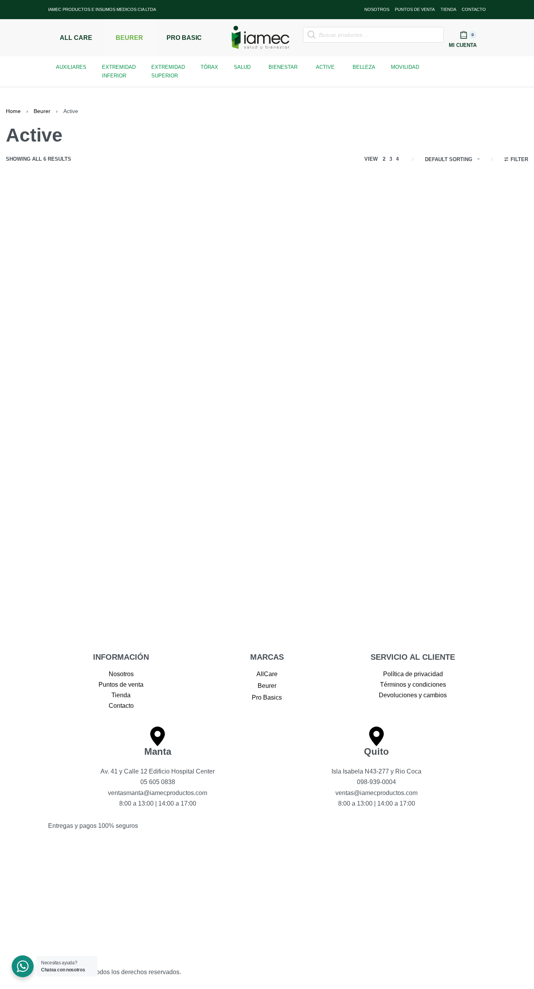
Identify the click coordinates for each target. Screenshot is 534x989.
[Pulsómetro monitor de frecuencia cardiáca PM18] (480, 249)
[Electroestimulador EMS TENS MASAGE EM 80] (160, 249)
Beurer (42, 111)
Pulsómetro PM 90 (356, 310)
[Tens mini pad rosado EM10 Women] (53, 409)
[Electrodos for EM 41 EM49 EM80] (53, 249)
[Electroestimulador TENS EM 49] (267, 249)
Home (13, 111)
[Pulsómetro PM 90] (374, 249)
